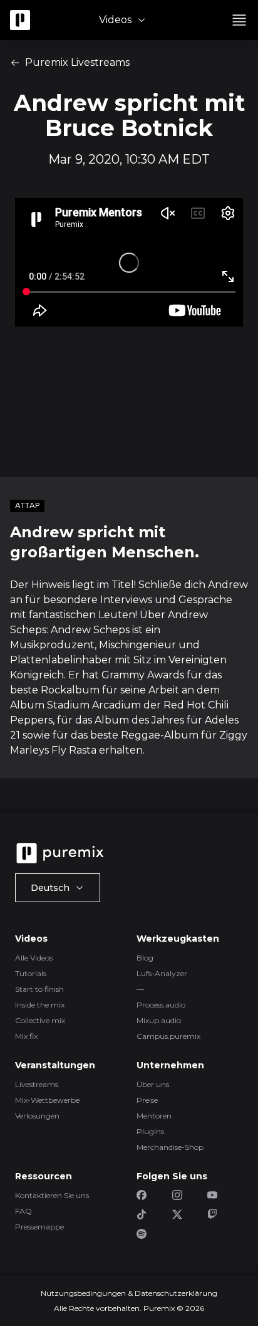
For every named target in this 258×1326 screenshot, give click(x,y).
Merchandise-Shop (170, 1147)
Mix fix (26, 1036)
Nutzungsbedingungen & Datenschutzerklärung (129, 1293)
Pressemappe (39, 1226)
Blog (145, 957)
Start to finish (39, 989)
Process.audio (161, 1004)
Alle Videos (34, 957)
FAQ (23, 1211)
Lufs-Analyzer (162, 973)
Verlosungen (37, 1115)
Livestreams (36, 1084)
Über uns (153, 1084)
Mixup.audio (159, 1020)
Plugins (150, 1131)
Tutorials (30, 973)
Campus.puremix (168, 1036)
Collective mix (40, 1020)
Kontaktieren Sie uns (52, 1195)
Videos (115, 20)
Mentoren (154, 1115)
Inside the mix (39, 1004)
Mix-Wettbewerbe (47, 1100)
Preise (147, 1100)
